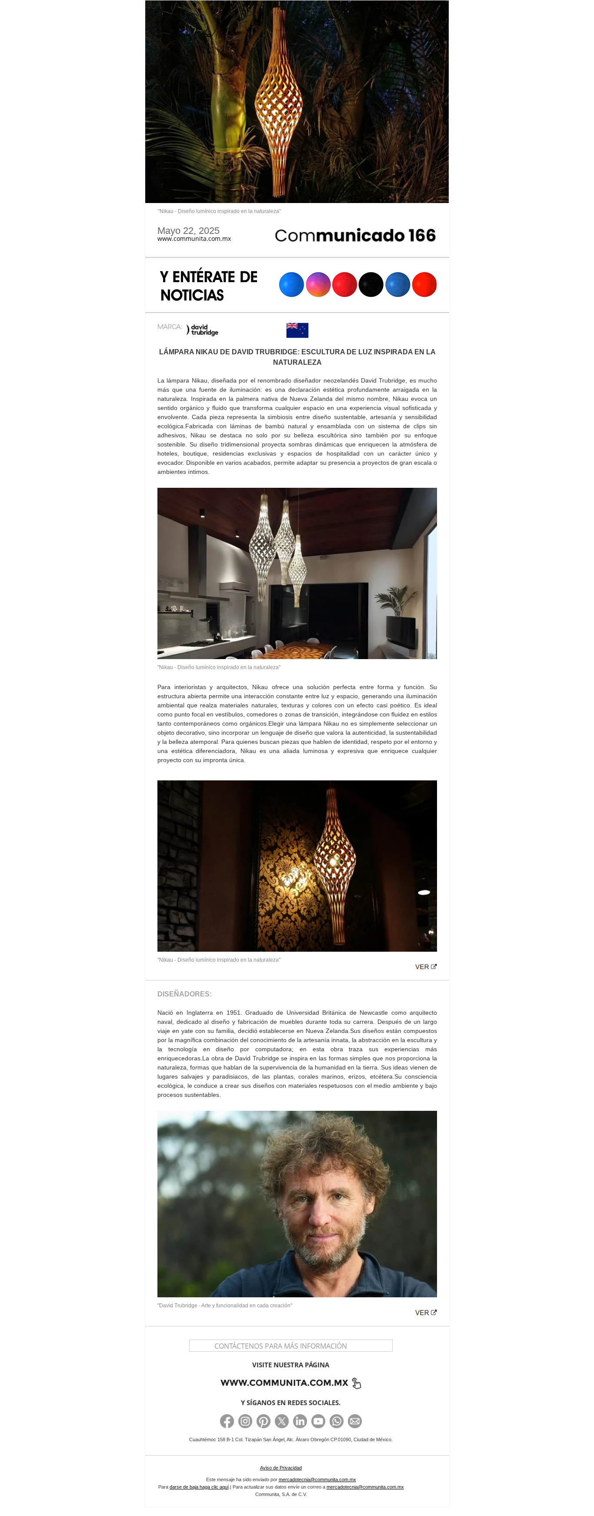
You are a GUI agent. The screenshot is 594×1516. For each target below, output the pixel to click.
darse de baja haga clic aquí (199, 1486)
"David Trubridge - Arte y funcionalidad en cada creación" (224, 1306)
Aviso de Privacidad (281, 1467)
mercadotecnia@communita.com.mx (317, 1479)
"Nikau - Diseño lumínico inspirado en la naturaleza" (219, 211)
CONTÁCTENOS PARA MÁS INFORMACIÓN (280, 1346)
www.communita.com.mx (194, 239)
